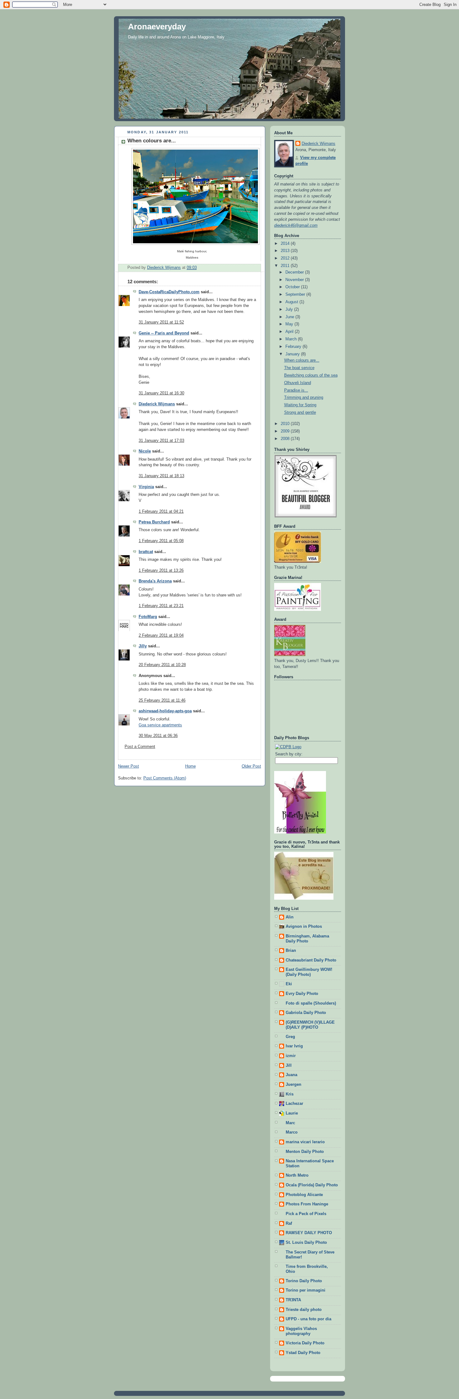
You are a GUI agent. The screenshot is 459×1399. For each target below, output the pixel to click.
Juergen (293, 1084)
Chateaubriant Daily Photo (311, 960)
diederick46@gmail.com (296, 225)
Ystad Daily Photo (303, 1353)
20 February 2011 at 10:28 (162, 665)
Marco (292, 1132)
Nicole (145, 451)
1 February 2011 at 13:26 (161, 570)
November (295, 280)
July (289, 309)
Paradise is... (296, 390)
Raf (289, 1223)
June (290, 317)
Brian (291, 950)
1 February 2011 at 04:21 (161, 511)
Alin (290, 917)
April (290, 331)
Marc (290, 1123)
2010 (286, 424)
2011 (286, 266)
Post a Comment (140, 746)
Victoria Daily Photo (305, 1343)
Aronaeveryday (157, 26)
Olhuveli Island (297, 383)
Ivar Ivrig (294, 1046)
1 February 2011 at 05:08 (161, 541)
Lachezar (294, 1103)
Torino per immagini (305, 1290)
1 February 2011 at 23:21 (161, 606)
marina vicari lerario (305, 1142)
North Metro (297, 1175)
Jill (289, 1065)
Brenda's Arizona (155, 581)
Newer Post (128, 766)
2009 (286, 431)
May (289, 324)
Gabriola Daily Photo (306, 1013)
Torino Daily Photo (304, 1281)
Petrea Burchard (154, 522)
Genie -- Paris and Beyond (164, 333)
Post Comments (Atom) (164, 778)
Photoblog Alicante (304, 1195)
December (295, 272)
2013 (286, 251)
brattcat (146, 552)
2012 (286, 258)
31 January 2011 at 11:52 (161, 322)
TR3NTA (293, 1300)
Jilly (143, 646)
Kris (290, 1094)
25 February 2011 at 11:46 (162, 700)
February (294, 346)
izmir (291, 1056)
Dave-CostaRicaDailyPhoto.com (169, 292)
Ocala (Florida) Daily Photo (312, 1185)
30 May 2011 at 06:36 (158, 736)
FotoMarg (148, 617)
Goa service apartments (160, 725)
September (295, 294)
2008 (286, 439)
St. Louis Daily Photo (306, 1242)
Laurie (292, 1113)
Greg (290, 1037)
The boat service (299, 368)
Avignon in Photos (304, 926)
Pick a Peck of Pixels (306, 1214)
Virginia (146, 487)
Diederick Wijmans (157, 404)
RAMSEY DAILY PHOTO (309, 1233)
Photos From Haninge (307, 1204)
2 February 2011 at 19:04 (161, 635)
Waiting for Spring (300, 405)
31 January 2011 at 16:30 (161, 393)
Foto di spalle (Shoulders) (311, 1003)
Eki (289, 984)
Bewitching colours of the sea (311, 375)
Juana (291, 1075)
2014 (286, 243)
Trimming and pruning (303, 397)
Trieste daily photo (304, 1310)
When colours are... (301, 360)
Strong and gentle (300, 412)
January (293, 354)
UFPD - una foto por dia (308, 1319)
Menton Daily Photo (305, 1151)
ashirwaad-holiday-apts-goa (165, 711)
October (293, 287)
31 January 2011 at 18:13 (161, 476)
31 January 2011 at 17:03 (161, 440)
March (291, 339)
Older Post (251, 766)
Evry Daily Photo (302, 993)
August (292, 302)
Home (190, 766)
